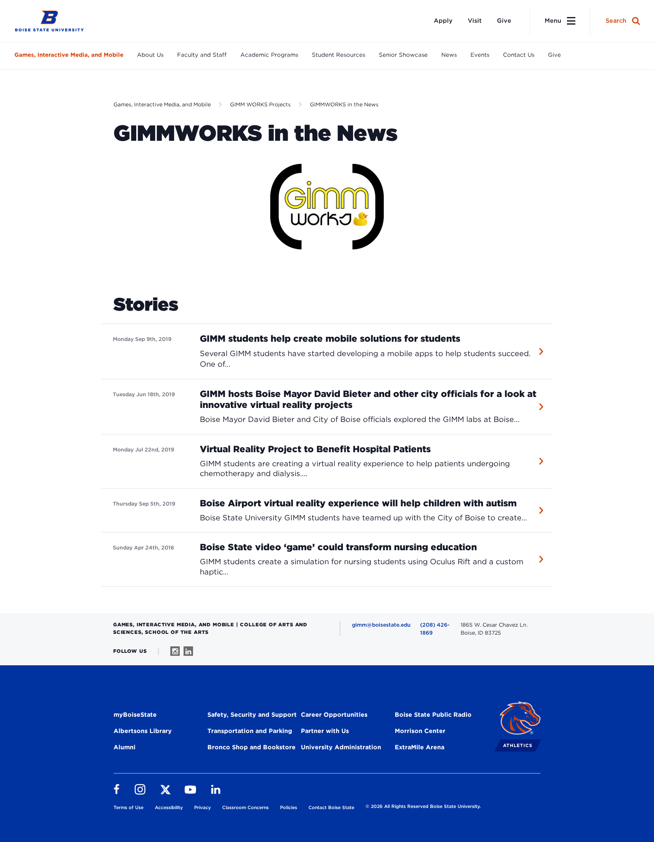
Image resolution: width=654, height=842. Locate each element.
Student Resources (338, 54)
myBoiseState (135, 714)
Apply (443, 20)
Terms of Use (128, 807)
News (449, 54)
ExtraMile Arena (419, 747)
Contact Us (518, 54)
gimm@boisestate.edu (381, 625)
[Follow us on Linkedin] (188, 651)
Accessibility (169, 807)
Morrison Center (420, 731)
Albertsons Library (143, 731)
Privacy (202, 807)
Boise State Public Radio (433, 714)
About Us (150, 54)
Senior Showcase (403, 54)
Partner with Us (325, 731)
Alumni (124, 747)
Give (504, 20)
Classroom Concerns (245, 807)
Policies (288, 807)
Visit (475, 20)
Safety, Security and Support (252, 714)
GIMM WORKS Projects (260, 104)
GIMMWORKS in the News (344, 104)
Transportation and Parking (249, 731)
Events (479, 54)
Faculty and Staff (202, 54)
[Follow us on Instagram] (175, 651)
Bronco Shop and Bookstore (251, 747)
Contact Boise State (331, 807)
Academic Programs (269, 54)
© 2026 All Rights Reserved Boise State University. (423, 806)
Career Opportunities (334, 714)
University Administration (341, 747)
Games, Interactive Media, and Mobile (68, 54)
